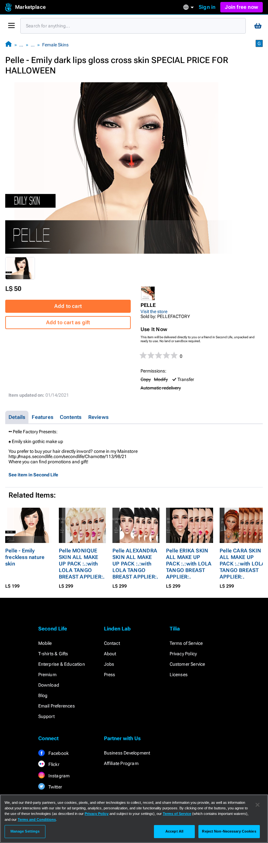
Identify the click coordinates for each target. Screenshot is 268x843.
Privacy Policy (183, 653)
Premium (47, 674)
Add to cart (68, 306)
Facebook (58, 753)
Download (48, 685)
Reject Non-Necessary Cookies (229, 831)
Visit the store (154, 311)
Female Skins (55, 44)
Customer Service (187, 664)
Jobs (109, 664)
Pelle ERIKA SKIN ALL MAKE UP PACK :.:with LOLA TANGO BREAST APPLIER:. (188, 564)
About (110, 653)
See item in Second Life (33, 474)
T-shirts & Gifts (53, 653)
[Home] (8, 44)
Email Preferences (56, 705)
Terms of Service (186, 643)
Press (109, 674)
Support (46, 716)
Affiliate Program (121, 763)
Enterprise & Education (61, 664)
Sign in (207, 7)
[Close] (257, 805)
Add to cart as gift (68, 322)
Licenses (179, 674)
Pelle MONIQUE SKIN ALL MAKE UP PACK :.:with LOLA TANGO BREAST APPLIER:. (82, 564)
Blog (43, 695)
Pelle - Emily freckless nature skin (24, 557)
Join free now (241, 7)
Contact (112, 643)
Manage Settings (25, 831)
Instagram (58, 775)
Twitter (54, 786)
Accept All (174, 831)
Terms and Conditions (37, 819)
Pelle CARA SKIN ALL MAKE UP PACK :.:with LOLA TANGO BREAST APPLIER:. (242, 564)
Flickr (53, 764)
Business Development (127, 753)
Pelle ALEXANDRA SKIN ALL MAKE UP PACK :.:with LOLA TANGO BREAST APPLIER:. (135, 564)
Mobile (45, 643)
